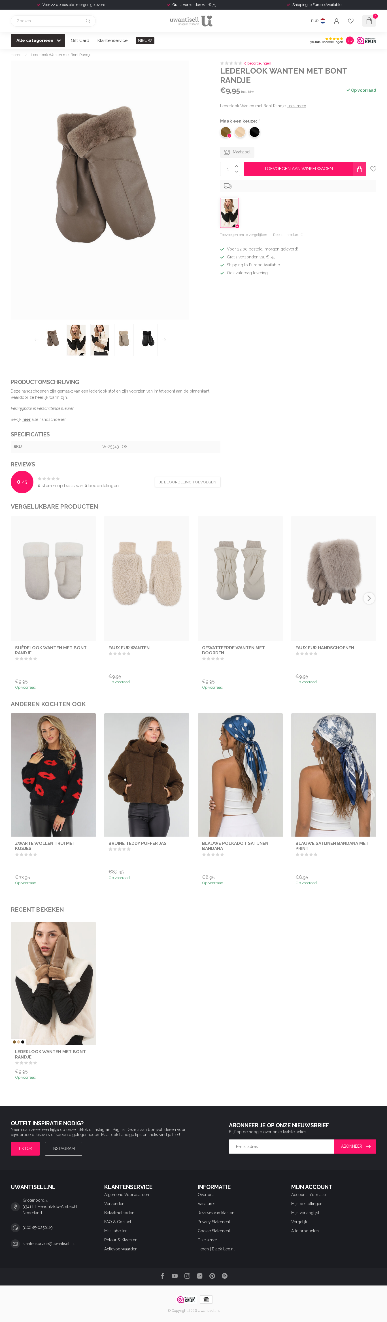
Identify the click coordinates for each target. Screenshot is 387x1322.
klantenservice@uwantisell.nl (49, 1243)
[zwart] (22, 1042)
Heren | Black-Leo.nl (216, 1249)
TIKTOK (25, 1148)
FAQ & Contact (117, 1222)
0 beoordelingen (257, 63)
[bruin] (14, 1042)
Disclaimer (207, 1240)
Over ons (206, 1194)
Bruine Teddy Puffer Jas (138, 843)
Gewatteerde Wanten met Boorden (233, 650)
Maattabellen (115, 1231)
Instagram (63, 1148)
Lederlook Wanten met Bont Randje (61, 54)
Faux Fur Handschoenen (324, 647)
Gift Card (80, 40)
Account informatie (308, 1194)
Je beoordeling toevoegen (187, 482)
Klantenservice (112, 40)
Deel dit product (286, 235)
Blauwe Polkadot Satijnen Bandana (235, 846)
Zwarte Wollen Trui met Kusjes (45, 846)
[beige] (18, 1042)
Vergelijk (299, 1222)
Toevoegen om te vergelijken (243, 235)
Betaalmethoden (119, 1212)
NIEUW (145, 40)
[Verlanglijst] (351, 21)
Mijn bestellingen (306, 1203)
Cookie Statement (214, 1231)
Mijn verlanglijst (305, 1212)
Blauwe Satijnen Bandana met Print (332, 846)
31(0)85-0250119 (38, 1227)
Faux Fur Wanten (129, 647)
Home (16, 54)
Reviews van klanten (216, 1212)
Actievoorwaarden (120, 1249)
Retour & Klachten (120, 1240)
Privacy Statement (214, 1222)
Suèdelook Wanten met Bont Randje (51, 650)
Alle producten (305, 1231)
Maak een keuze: (240, 121)
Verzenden (114, 1203)
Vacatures (207, 1203)
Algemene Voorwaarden (126, 1194)
